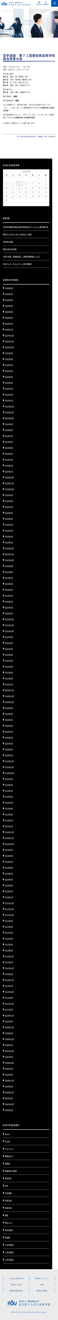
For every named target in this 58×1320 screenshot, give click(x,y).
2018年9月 (9, 850)
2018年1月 (9, 897)
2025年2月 (9, 394)
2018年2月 (9, 891)
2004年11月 (9, 1080)
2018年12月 (9, 832)
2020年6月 (9, 726)
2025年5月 (9, 377)
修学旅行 (8, 1178)
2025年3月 (9, 388)
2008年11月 (9, 1039)
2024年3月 (9, 459)
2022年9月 (9, 566)
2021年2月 (9, 678)
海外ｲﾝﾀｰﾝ (9, 1222)
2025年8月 (9, 359)
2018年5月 (9, 873)
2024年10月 (9, 418)
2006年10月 (9, 1063)
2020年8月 (9, 714)
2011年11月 (9, 1003)
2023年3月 (9, 530)
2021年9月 (9, 637)
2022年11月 (9, 554)
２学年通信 (9, 1252)
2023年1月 (9, 542)
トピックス (9, 1149)
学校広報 (8, 1200)
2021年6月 (9, 655)
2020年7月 (9, 720)
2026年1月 (9, 329)
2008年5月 (9, 1045)
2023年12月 (9, 477)
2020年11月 (9, 696)
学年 (6, 1186)
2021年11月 (9, 625)
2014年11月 (9, 968)
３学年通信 (9, 1259)
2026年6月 (9, 300)
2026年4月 (9, 312)
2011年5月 (9, 1009)
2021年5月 (9, 660)
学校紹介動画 (8, 242)
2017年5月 (9, 932)
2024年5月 (9, 448)
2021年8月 (9, 643)
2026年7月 (9, 294)
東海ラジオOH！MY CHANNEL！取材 (17, 234)
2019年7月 (9, 791)
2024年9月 (9, 424)
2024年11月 (9, 412)
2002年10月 (9, 1104)
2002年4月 (9, 1110)
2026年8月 (9, 288)
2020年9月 (9, 708)
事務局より (9, 1156)
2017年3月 (9, 944)
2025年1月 (9, 400)
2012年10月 (9, 992)
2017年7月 (9, 927)
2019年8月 (9, 785)
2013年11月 (9, 980)
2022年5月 (9, 590)
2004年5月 (9, 1086)
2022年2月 (9, 607)
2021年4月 (9, 666)
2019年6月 (9, 796)
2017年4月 (9, 938)
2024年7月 (9, 436)
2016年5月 (9, 950)
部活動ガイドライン (42, 1278)
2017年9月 (9, 921)
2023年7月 (9, 507)
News (7, 1134)
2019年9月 (9, 779)
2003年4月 (9, 1098)
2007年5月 (9, 1057)
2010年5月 (9, 1021)
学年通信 (8, 1193)
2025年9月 (9, 353)
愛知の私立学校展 (10, 249)
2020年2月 (9, 749)
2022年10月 (9, 560)
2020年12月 (9, 690)
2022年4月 (9, 595)
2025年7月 (9, 365)
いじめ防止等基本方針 (16, 1278)
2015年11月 (9, 956)
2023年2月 (9, 536)
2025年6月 (9, 371)
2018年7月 (9, 862)
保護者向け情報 (11, 1171)
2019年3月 (9, 814)
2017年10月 (9, 915)
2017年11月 (9, 909)
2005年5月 (9, 1074)
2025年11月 (9, 341)
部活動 (7, 1237)
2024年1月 (9, 471)
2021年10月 (9, 631)
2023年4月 (9, 524)
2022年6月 (9, 584)
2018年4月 (9, 879)
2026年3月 (9, 317)
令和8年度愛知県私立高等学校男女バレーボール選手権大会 (25, 227)
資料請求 (46, 4)
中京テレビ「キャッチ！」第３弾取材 (17, 264)
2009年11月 (9, 1027)
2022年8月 (9, 572)
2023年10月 (9, 489)
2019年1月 (9, 826)
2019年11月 (9, 767)
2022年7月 (9, 578)
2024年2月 (9, 465)
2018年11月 (9, 838)
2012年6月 (9, 998)
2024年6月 (9, 442)
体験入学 (39, 4)
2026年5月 (9, 306)
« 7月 (5, 204)
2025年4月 (9, 383)
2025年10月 (9, 347)
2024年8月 (9, 430)
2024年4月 (9, 453)
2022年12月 (9, 548)
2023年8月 (9, 501)
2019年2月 (9, 820)
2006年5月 (9, 1068)
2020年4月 (9, 737)
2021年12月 (9, 619)
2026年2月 (9, 323)
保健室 (7, 1163)
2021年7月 (9, 649)
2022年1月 (9, 613)
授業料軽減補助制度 (16, 1291)
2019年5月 (9, 802)
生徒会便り (9, 1230)
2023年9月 (9, 495)
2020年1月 (9, 755)
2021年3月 (9, 672)
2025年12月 (9, 335)
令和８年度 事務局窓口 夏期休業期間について (21, 256)
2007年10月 (9, 1051)
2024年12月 (9, 406)
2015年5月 (9, 962)
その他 (7, 1141)
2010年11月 (9, 1015)
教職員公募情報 (42, 1291)
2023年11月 (9, 483)
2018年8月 (9, 856)
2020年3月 (9, 743)
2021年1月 (9, 684)
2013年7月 (9, 986)
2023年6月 (9, 513)
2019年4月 (9, 808)
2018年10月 (9, 844)
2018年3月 (9, 885)
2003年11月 (9, 1092)
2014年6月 (9, 974)
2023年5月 (9, 519)
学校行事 (8, 1208)
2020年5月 (9, 731)
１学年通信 (9, 1245)
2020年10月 (9, 702)
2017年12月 (9, 903)
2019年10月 (9, 773)
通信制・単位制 (16, 1284)
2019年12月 (9, 761)
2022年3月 (9, 601)
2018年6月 (9, 867)
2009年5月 (9, 1033)
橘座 (6, 1215)
